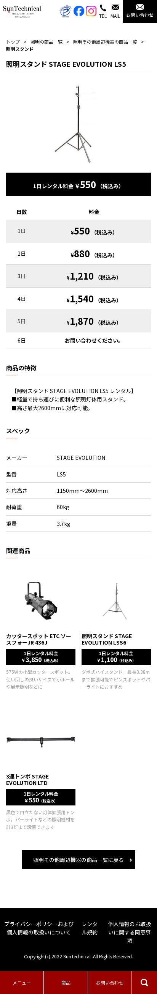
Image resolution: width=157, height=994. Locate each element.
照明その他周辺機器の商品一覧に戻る (78, 859)
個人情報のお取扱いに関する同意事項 (129, 932)
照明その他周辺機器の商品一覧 (105, 41)
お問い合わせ (109, 982)
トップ (13, 41)
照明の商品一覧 (46, 41)
